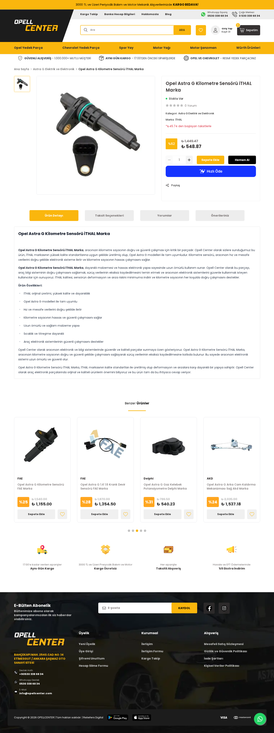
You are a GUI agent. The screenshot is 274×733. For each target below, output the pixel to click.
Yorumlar (164, 216)
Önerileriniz (220, 216)
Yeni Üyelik (87, 644)
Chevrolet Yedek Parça (80, 48)
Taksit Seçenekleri (109, 216)
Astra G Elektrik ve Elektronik (53, 69)
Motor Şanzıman (203, 48)
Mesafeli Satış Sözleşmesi (224, 644)
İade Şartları (213, 658)
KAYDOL (184, 608)
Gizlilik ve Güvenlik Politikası (225, 651)
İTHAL (178, 120)
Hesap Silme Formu (93, 666)
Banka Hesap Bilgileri (119, 14)
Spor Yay (126, 48)
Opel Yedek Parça (28, 48)
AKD (210, 478)
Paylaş (175, 185)
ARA (182, 30)
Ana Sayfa (21, 69)
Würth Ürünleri (248, 48)
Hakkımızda (150, 14)
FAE (20, 478)
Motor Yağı (161, 48)
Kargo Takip (89, 14)
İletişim (147, 644)
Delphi (148, 478)
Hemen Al (242, 160)
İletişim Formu (152, 651)
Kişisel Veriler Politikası (221, 666)
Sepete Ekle (210, 160)
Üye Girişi (86, 651)
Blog (168, 14)
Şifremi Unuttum (92, 658)
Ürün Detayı (54, 216)
